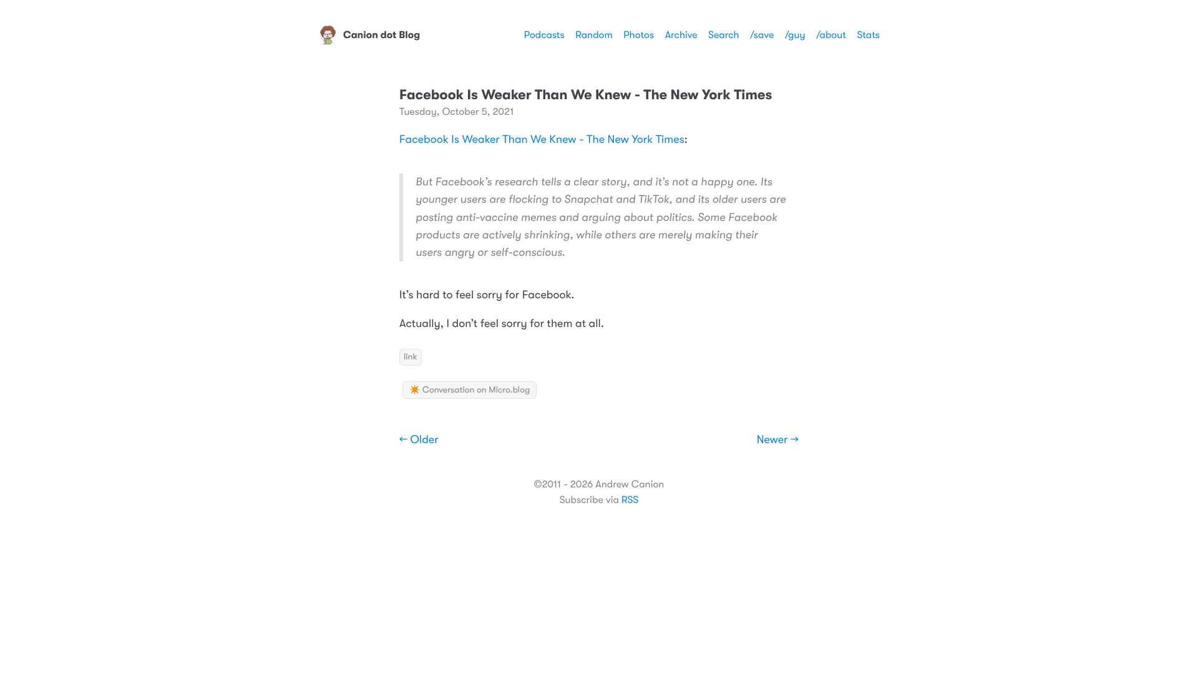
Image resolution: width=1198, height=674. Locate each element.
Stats (868, 35)
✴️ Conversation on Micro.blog (469, 390)
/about (831, 35)
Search (723, 35)
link (410, 357)
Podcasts (544, 35)
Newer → (778, 440)
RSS (629, 500)
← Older (419, 440)
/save (762, 35)
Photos (638, 35)
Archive (681, 35)
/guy (795, 35)
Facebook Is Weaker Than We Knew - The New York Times (541, 140)
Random (594, 35)
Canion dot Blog (381, 35)
